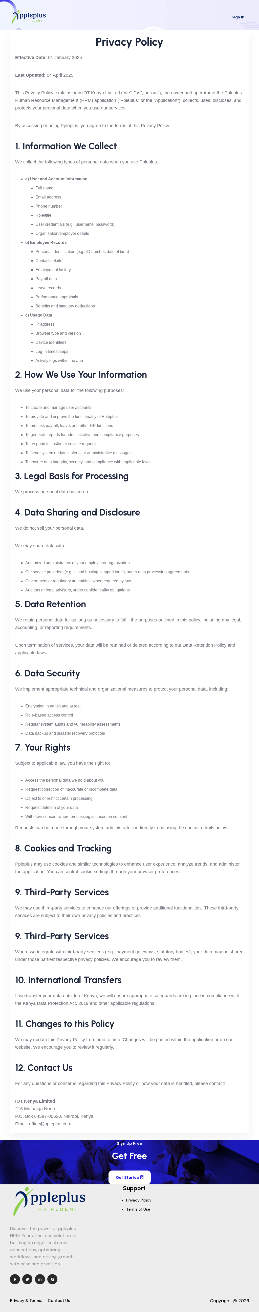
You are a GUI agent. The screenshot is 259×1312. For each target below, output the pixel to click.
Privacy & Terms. (26, 1300)
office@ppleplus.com (50, 1123)
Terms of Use (138, 1209)
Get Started (128, 1177)
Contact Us (59, 1300)
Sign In (238, 17)
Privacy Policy (139, 1200)
